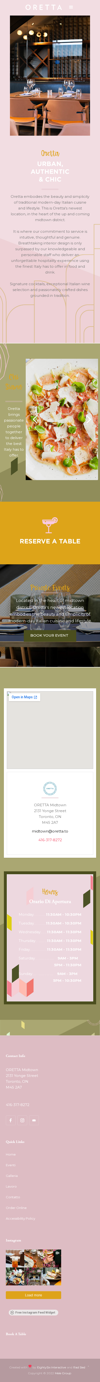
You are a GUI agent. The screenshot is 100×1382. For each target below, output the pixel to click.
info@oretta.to (19, 1096)
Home (11, 1154)
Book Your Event (49, 635)
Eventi (11, 1165)
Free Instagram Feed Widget (35, 1312)
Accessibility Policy (20, 1218)
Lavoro (11, 1186)
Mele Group (63, 1373)
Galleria (12, 1176)
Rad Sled (79, 1367)
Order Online (16, 1208)
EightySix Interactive (51, 1367)
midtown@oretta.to (50, 831)
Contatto (13, 1197)
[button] (71, 7)
